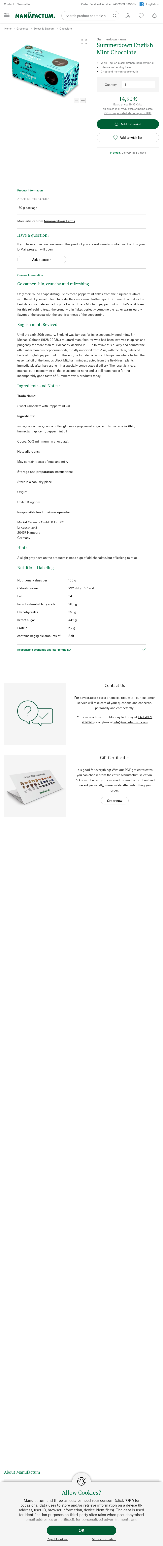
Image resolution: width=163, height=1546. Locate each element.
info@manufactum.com (130, 722)
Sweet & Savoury (43, 28)
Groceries (22, 28)
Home (8, 28)
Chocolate (65, 28)
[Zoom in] (83, 100)
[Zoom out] (76, 100)
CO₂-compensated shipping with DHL (127, 113)
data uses (48, 1505)
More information (104, 1539)
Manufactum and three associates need (57, 1500)
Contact (9, 4)
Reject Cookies (57, 1539)
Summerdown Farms (59, 221)
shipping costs (143, 108)
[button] (84, 42)
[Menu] (7, 15)
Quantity (111, 84)
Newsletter (23, 4)
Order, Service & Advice (108, 4)
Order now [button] (114, 800)
